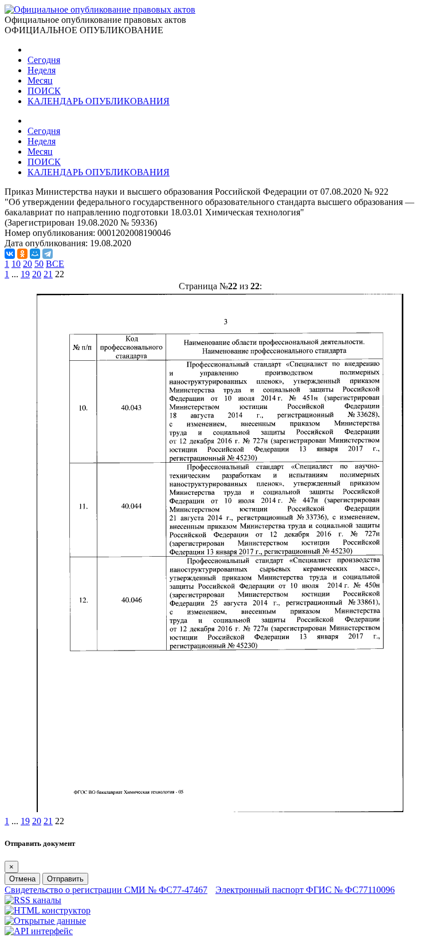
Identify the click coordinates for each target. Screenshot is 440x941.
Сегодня (44, 60)
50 (39, 264)
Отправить (65, 879)
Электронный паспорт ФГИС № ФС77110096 (305, 890)
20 (27, 264)
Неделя (42, 70)
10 (16, 264)
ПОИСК (44, 91)
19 (25, 274)
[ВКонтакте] (10, 254)
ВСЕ (55, 264)
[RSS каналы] (33, 900)
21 (48, 274)
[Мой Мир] (35, 254)
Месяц (40, 80)
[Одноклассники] (22, 254)
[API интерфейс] (39, 931)
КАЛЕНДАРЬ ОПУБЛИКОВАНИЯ (99, 101)
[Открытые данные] (45, 921)
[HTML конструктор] (48, 910)
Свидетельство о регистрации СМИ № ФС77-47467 (106, 890)
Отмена (22, 879)
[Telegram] (47, 254)
